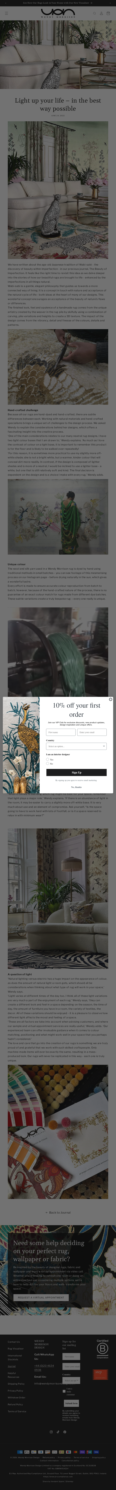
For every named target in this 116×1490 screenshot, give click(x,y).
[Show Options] (104, 746)
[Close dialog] (110, 699)
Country (50, 740)
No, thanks (76, 787)
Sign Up (76, 772)
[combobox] (76, 746)
